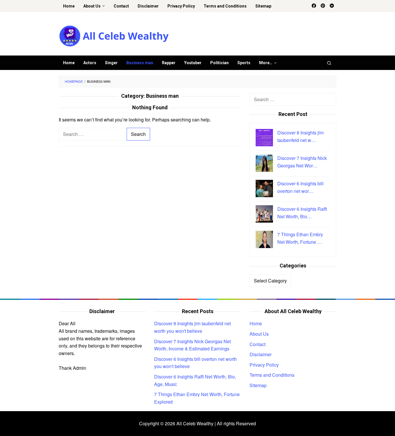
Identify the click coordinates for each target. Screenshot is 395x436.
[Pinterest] (322, 6)
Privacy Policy (264, 364)
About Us (259, 333)
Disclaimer (261, 354)
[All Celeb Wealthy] (114, 35)
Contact (257, 344)
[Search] (329, 63)
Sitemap (258, 385)
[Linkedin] (331, 6)
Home (256, 323)
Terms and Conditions (272, 375)
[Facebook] (313, 6)
